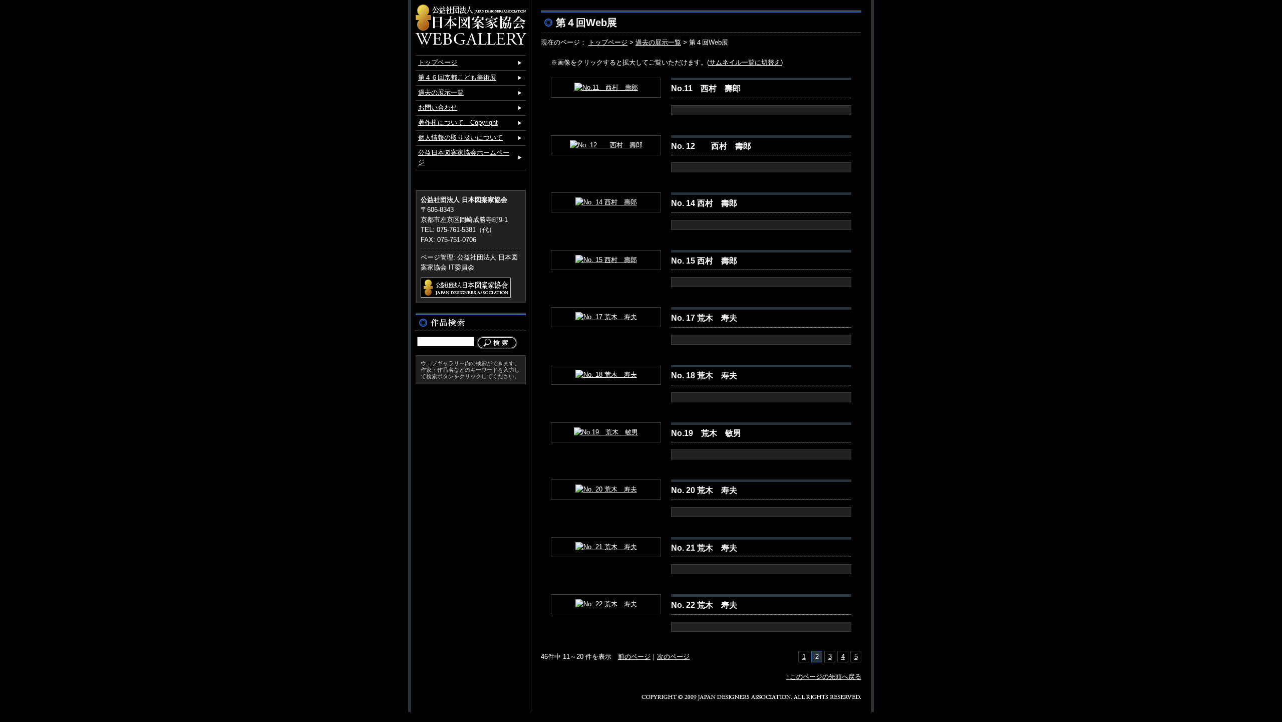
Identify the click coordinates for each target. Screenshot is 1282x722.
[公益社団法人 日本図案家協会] (466, 295)
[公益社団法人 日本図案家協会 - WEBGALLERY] (471, 25)
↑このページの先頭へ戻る (823, 676)
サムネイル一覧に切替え (745, 62)
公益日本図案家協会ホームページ (463, 157)
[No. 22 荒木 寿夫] (606, 604)
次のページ (673, 656)
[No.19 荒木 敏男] (606, 432)
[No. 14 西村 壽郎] (606, 202)
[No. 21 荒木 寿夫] (606, 547)
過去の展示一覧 (658, 42)
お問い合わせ (437, 107)
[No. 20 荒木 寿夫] (606, 489)
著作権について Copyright (458, 122)
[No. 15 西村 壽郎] (606, 260)
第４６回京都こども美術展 (457, 77)
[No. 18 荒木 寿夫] (606, 375)
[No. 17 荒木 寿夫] (606, 317)
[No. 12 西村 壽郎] (606, 145)
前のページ (634, 656)
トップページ (607, 42)
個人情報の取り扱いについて (460, 137)
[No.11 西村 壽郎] (606, 88)
